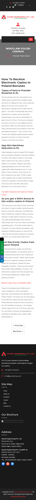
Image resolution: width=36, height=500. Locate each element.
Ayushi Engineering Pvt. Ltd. (23, 492)
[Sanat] (18, 17)
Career (6, 400)
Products (6, 397)
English (21, 5)
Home (8, 56)
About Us (6, 394)
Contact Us (7, 406)
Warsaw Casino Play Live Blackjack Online (16, 283)
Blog (5, 403)
